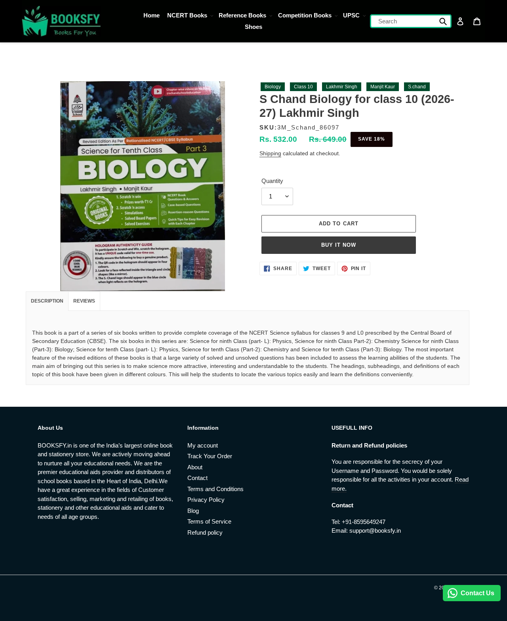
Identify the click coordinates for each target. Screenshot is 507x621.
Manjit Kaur (382, 87)
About (194, 467)
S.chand (417, 87)
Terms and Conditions (215, 489)
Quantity (272, 180)
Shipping (270, 153)
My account (202, 445)
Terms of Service (209, 521)
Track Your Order (209, 456)
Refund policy (205, 532)
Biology (273, 87)
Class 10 (303, 87)
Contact (197, 477)
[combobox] (411, 21)
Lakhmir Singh (341, 87)
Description (47, 301)
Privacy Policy (206, 499)
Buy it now (338, 245)
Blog (193, 510)
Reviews (84, 301)
